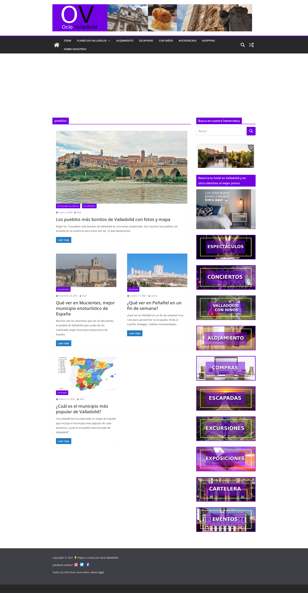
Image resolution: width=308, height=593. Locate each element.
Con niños (166, 40)
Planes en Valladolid (92, 40)
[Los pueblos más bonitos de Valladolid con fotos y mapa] (121, 167)
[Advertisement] (154, 80)
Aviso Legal (97, 572)
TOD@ (67, 40)
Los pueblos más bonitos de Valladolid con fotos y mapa (113, 219)
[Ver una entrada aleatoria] (251, 45)
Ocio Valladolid (109, 557)
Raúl (79, 212)
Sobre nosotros (75, 49)
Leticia (154, 295)
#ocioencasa (187, 40)
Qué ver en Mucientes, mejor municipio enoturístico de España (85, 308)
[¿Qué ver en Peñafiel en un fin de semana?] (157, 270)
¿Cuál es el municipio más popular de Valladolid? (82, 408)
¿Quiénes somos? (62, 565)
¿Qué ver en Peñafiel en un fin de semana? (154, 305)
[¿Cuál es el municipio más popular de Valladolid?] (86, 373)
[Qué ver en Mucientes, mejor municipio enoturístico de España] (86, 270)
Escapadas (146, 40)
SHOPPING (208, 40)
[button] (109, 40)
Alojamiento (124, 40)
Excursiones (89, 206)
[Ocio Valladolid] (56, 45)
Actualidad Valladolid (68, 206)
